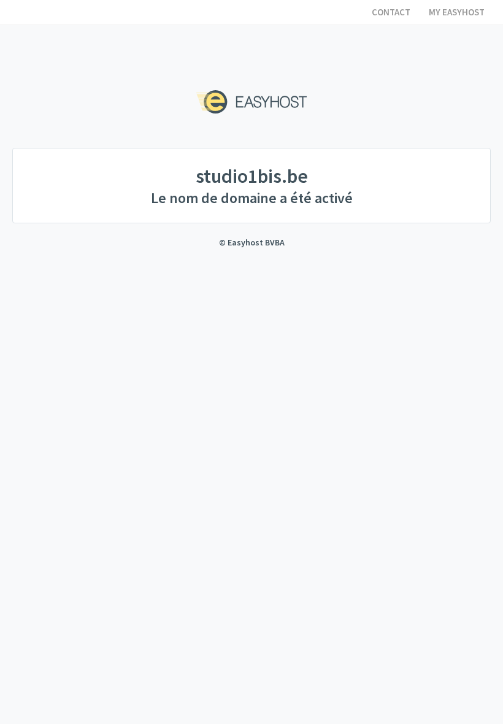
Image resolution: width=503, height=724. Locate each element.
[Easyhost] (251, 102)
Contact (391, 12)
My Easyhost (457, 12)
